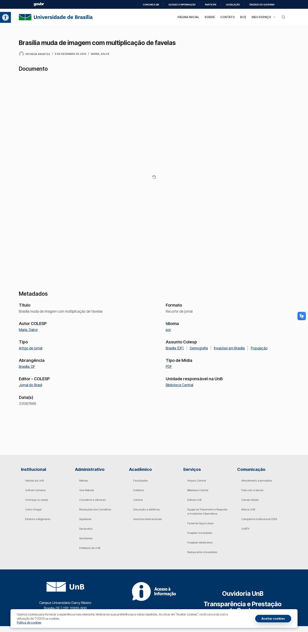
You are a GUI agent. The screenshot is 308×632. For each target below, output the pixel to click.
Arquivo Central (196, 480)
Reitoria (83, 480)
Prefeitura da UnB (89, 548)
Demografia (199, 348)
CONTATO (227, 17)
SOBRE (209, 17)
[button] (5, 17)
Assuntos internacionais (147, 519)
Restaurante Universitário (202, 552)
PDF (169, 367)
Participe (210, 4)
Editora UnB (194, 499)
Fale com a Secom (252, 490)
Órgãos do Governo (261, 4)
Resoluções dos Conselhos (95, 509)
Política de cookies (29, 622)
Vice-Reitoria (86, 490)
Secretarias (86, 538)
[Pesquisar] (283, 17)
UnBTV (245, 528)
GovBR (39, 4)
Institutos (138, 490)
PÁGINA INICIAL (188, 17)
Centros (138, 499)
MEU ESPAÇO (261, 17)
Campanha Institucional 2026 (259, 519)
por (168, 330)
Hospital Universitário (199, 532)
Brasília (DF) (175, 348)
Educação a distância (146, 509)
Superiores (85, 519)
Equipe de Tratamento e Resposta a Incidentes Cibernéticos (207, 511)
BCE (243, 17)
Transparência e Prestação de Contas (243, 607)
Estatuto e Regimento (37, 519)
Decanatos (85, 528)
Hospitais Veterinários (199, 542)
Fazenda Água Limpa (200, 523)
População (259, 348)
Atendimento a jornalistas (256, 480)
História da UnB (34, 480)
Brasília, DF (27, 367)
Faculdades (140, 480)
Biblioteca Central (179, 385)
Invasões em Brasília (229, 348)
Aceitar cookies (273, 618)
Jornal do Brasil (30, 385)
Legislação (233, 4)
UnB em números (35, 490)
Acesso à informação (181, 4)
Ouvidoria (242, 593)
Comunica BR (151, 4)
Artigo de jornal (30, 348)
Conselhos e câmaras (92, 499)
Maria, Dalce (100, 53)
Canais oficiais (250, 499)
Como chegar (33, 509)
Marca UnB (248, 509)
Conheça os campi (36, 499)
